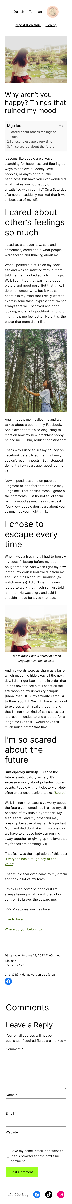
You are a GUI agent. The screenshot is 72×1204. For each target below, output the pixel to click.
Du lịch (19, 12)
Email (11, 1113)
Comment (14, 1049)
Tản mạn (35, 12)
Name (11, 1095)
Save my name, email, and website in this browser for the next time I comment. (37, 1156)
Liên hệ (51, 25)
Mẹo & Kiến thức (28, 25)
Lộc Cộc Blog (18, 1195)
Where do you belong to (23, 929)
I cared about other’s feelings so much (33, 134)
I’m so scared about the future (32, 146)
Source (60, 793)
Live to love (14, 919)
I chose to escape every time (31, 141)
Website (12, 1132)
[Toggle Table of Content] (58, 126)
